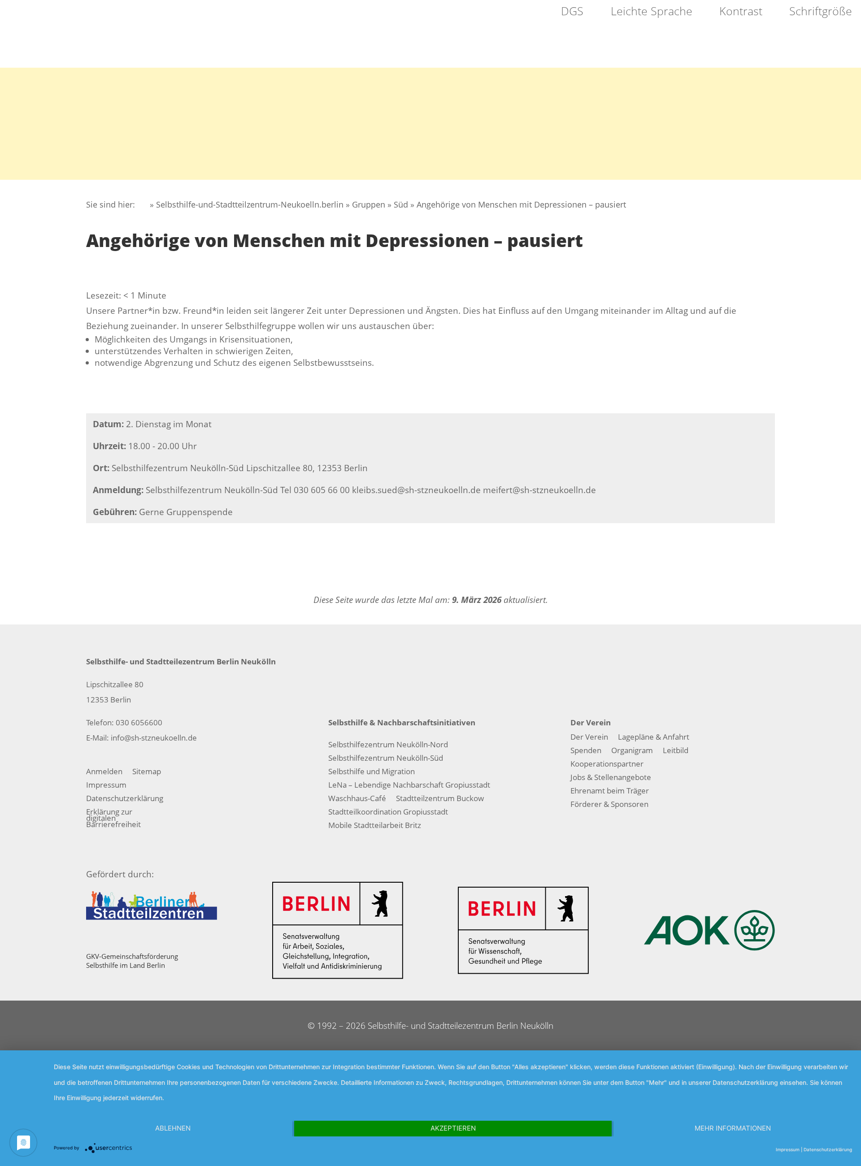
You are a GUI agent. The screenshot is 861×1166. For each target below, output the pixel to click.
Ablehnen (173, 1128)
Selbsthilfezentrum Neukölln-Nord (388, 745)
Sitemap (146, 772)
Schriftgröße (819, 12)
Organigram (632, 751)
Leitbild (675, 751)
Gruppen (368, 204)
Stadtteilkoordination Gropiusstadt (388, 813)
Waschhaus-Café (357, 799)
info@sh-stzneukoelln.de (154, 738)
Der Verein (589, 738)
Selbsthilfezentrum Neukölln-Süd (385, 759)
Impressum (106, 786)
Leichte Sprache (650, 12)
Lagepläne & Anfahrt (653, 738)
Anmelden (104, 772)
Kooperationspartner (607, 765)
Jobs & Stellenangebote (610, 778)
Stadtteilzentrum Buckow (440, 799)
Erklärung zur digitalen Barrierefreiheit (113, 819)
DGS (570, 12)
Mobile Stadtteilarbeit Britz (374, 826)
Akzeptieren (453, 1128)
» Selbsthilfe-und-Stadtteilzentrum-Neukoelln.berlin (246, 204)
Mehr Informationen (733, 1128)
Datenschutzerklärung (124, 799)
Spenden (585, 751)
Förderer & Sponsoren (609, 805)
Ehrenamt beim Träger (609, 792)
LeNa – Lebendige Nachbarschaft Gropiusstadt (409, 786)
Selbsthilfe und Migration (371, 772)
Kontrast (739, 12)
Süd (401, 204)
